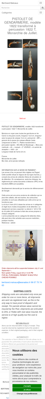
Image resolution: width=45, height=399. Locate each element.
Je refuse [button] (27, 390)
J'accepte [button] (27, 386)
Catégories (7, 12)
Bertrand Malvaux (10, 2)
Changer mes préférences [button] (27, 394)
